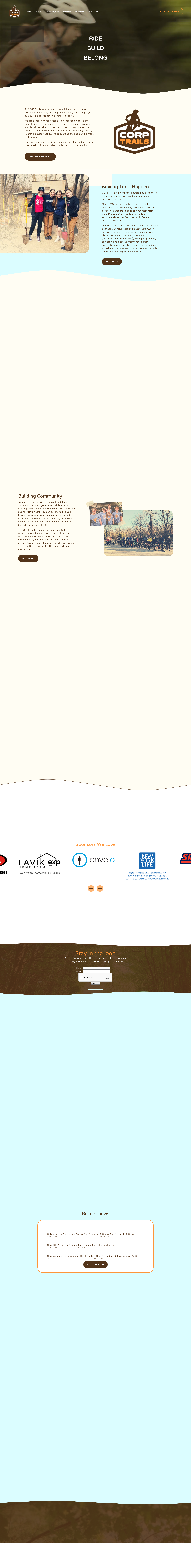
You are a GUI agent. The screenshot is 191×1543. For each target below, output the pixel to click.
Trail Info (39, 11)
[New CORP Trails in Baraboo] (62, 1241)
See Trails (112, 262)
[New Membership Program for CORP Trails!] (70, 1252)
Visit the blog (95, 1264)
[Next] (100, 888)
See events (28, 558)
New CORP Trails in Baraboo (62, 1245)
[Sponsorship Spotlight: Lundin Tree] (96, 1241)
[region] (95, 867)
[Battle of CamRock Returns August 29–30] (116, 1252)
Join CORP (93, 11)
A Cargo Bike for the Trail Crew (117, 1234)
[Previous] (91, 888)
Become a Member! (40, 157)
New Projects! (53, 11)
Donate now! (172, 11)
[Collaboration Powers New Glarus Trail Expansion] (73, 1230)
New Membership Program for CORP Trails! (70, 1256)
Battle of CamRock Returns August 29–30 (116, 1256)
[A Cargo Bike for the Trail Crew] (117, 1230)
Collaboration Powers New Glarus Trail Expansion (73, 1234)
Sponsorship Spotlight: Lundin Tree (96, 1245)
